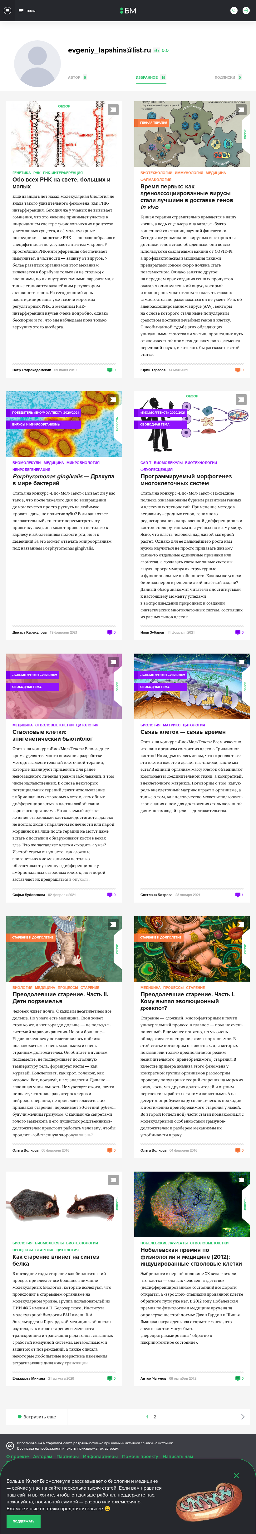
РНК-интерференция (63, 173)
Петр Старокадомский (31, 370)
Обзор (64, 106)
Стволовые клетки (54, 725)
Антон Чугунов (153, 1378)
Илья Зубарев (152, 632)
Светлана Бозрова (156, 895)
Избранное (150, 77)
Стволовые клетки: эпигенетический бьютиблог (52, 736)
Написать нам (178, 1456)
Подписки (228, 77)
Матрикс (171, 725)
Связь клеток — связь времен (183, 732)
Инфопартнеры (100, 1456)
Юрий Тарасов (152, 370)
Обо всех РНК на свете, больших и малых (61, 183)
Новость (117, 424)
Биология (150, 725)
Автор (77, 77)
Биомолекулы (26, 463)
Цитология (87, 725)
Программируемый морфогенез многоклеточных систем (186, 480)
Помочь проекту (140, 1456)
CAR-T (145, 463)
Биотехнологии (156, 173)
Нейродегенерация (31, 469)
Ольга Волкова (25, 1150)
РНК (37, 173)
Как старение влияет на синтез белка (55, 1261)
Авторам (42, 1456)
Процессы (68, 987)
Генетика (21, 173)
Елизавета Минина (28, 1378)
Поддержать (23, 1521)
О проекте (17, 1456)
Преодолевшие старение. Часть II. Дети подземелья (60, 998)
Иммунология (189, 173)
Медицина (216, 173)
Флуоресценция (156, 469)
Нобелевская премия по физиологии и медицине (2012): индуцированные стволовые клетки (191, 1257)
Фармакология (155, 179)
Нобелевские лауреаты (164, 1243)
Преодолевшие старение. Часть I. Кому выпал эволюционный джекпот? (187, 1001)
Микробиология (83, 463)
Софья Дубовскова (28, 895)
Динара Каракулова (29, 632)
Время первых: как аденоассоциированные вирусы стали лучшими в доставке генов (186, 197)
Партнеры (68, 1456)
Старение (90, 987)
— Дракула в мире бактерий (63, 480)
